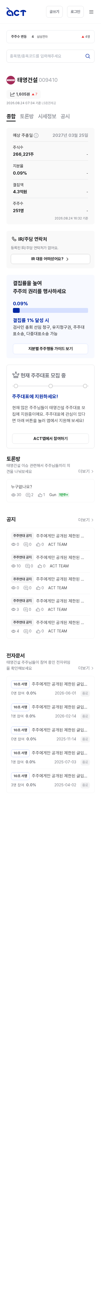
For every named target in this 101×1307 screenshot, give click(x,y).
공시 (65, 116)
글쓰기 (54, 11)
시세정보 (47, 116)
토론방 (27, 116)
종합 (11, 116)
